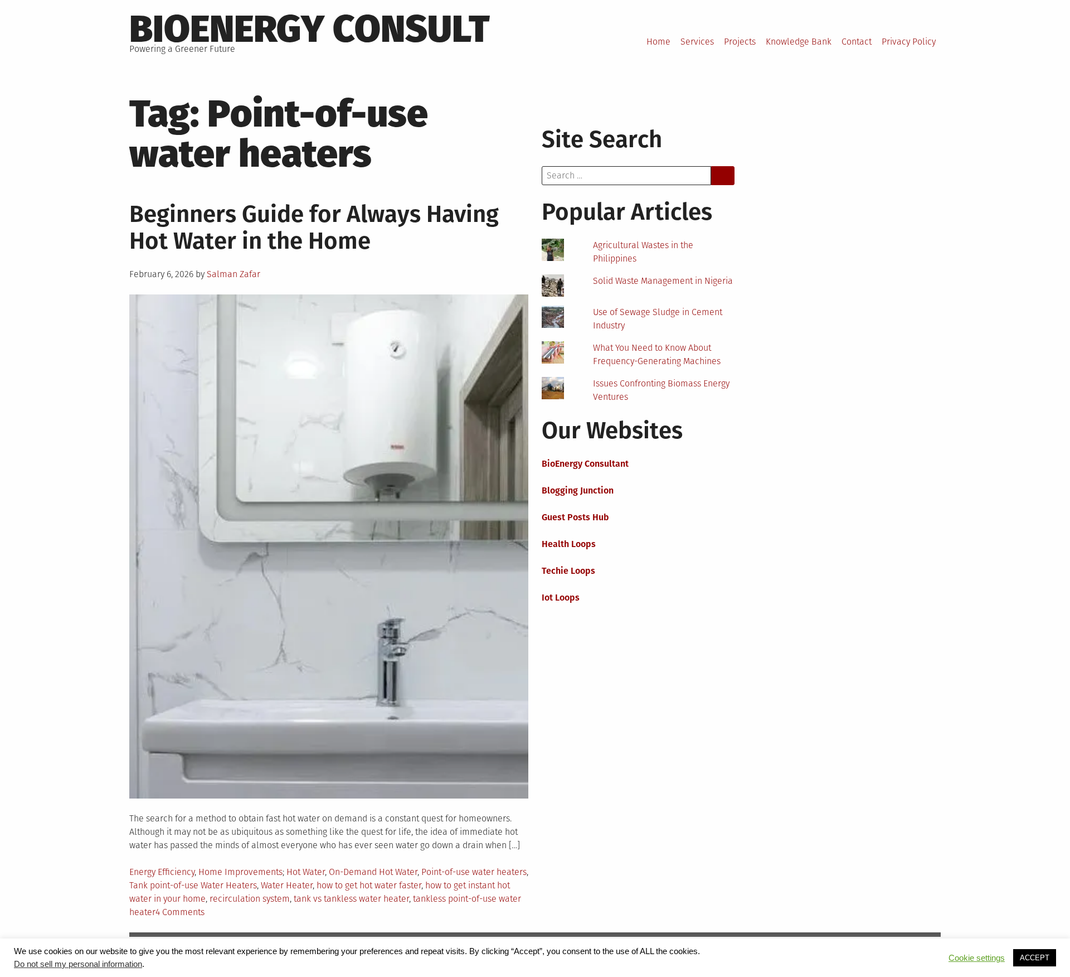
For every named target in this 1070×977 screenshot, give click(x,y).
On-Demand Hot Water (373, 872)
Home (658, 41)
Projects (740, 41)
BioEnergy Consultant (585, 463)
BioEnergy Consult (309, 29)
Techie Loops (568, 570)
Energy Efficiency (161, 872)
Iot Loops (561, 597)
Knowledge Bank (798, 41)
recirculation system (250, 898)
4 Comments (180, 912)
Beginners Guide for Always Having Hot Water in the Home (314, 227)
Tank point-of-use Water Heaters (193, 885)
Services (697, 41)
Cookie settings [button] (977, 958)
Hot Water (305, 872)
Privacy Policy (909, 41)
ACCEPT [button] (1034, 958)
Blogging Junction (578, 490)
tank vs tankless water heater (351, 898)
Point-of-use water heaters (474, 872)
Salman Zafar (233, 274)
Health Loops (569, 544)
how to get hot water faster (369, 885)
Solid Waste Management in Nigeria (663, 280)
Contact (857, 41)
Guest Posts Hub (575, 517)
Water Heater (287, 885)
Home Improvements (240, 872)
